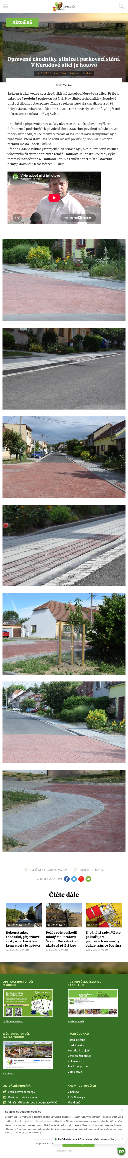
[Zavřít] (122, 1110)
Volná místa (75, 1061)
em (88, 878)
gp (81, 878)
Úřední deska (76, 1045)
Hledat (121, 6)
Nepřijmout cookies (46, 1143)
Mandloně (74, 1102)
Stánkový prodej (78, 1066)
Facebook (8, 1073)
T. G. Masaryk (76, 1097)
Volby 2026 (75, 1071)
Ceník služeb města (79, 1055)
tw (74, 878)
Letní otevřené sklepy (21, 1092)
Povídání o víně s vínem (22, 1097)
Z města (67, 85)
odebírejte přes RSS (92, 869)
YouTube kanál (76, 1021)
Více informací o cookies (41, 1121)
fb (67, 878)
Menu (5, 6)
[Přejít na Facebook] (28, 1055)
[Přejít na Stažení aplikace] (28, 1003)
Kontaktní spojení (79, 1050)
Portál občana (76, 1039)
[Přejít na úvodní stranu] (64, 7)
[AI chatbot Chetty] (121, 1151)
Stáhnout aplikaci (13, 1021)
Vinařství (73, 1092)
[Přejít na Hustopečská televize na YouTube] (93, 1003)
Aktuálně (22, 22)
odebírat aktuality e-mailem (48, 869)
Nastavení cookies (64, 1151)
